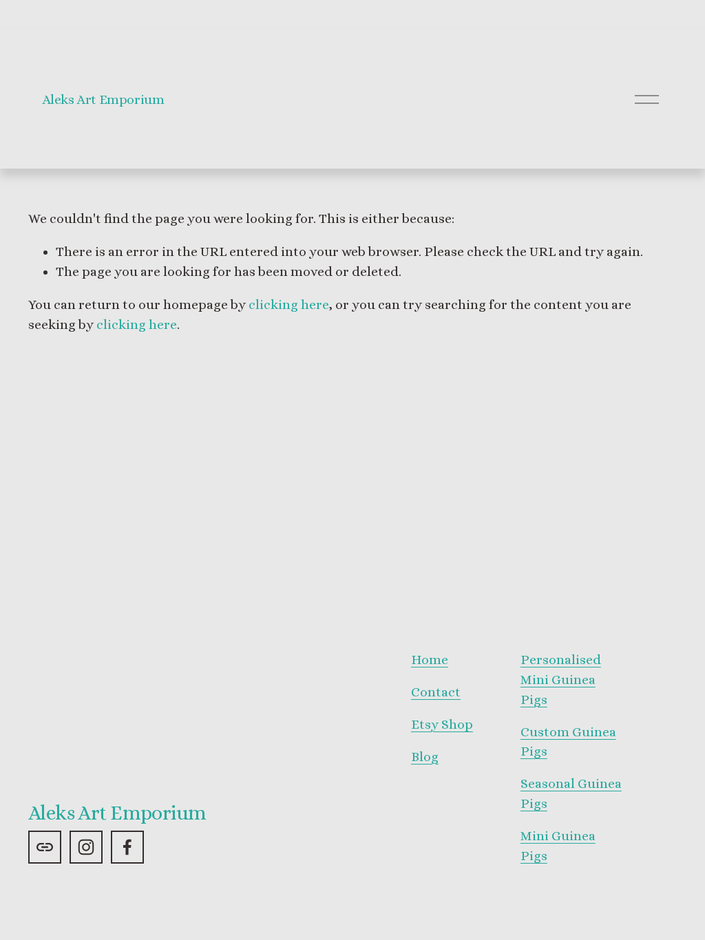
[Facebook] (127, 847)
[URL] (44, 847)
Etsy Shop (442, 724)
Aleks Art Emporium (103, 99)
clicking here (289, 304)
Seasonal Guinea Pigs (571, 793)
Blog (425, 756)
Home (429, 659)
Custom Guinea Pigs (568, 742)
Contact (436, 692)
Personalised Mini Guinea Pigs (560, 679)
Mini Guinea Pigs (558, 846)
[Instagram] (86, 847)
